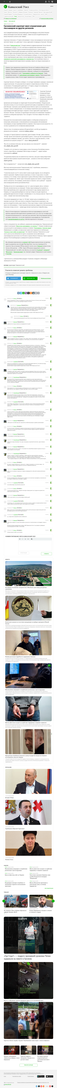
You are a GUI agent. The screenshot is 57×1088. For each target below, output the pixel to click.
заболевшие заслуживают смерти (30, 75)
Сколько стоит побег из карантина (14, 232)
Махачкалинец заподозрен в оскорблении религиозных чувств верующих (25, 689)
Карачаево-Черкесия (38, 12)
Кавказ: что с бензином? (11, 18)
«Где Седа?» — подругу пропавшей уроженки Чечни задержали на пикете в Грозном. (27, 957)
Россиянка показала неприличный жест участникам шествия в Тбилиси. (43, 1058)
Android (25, 242)
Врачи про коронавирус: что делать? (26, 226)
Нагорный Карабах (8, 14)
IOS (29, 242)
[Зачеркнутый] (28, 539)
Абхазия (5, 10)
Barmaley (15, 336)
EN (7, 1)
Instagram (46, 250)
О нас (5, 1076)
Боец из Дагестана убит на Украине (14, 875)
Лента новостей (12, 21)
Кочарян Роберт (9, 797)
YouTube (9, 254)
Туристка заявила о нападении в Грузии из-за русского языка (27, 1057)
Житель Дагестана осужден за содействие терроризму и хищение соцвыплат (26, 722)
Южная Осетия (21, 16)
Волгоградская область (44, 10)
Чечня (15, 16)
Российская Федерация (18, 14)
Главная (5, 21)
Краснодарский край (48, 12)
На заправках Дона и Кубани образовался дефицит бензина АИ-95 (15, 911)
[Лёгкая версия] (9, 1)
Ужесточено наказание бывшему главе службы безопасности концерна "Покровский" (40, 876)
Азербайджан (20, 10)
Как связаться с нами (17, 1076)
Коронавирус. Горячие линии (42, 228)
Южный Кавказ (28, 16)
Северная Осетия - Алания (38, 14)
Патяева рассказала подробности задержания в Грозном (20, 656)
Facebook (39, 250)
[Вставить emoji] (31, 539)
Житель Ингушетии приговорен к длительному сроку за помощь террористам (39, 884)
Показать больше (28, 1065)
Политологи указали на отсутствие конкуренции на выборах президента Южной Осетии (27, 622)
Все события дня (49, 888)
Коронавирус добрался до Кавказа (33, 73)
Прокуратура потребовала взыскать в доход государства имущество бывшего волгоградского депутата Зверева (26, 756)
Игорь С (15, 298)
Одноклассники (18, 252)
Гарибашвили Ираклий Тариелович (14, 828)
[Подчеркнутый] (25, 539)
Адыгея (14, 10)
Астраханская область (33, 10)
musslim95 (16, 361)
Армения (26, 10)
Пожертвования (31, 1076)
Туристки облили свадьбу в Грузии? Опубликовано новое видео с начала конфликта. (27, 1040)
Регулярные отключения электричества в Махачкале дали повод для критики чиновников (26, 588)
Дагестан (10, 12)
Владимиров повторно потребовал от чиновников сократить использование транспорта (15, 884)
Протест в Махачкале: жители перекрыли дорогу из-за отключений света (23, 1000)
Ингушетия (15, 12)
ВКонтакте (9, 252)
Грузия (5, 12)
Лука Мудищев (16, 377)
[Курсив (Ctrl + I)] (22, 539)
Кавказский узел (15, 45)
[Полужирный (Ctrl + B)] (19, 539)
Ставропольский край (8, 16)
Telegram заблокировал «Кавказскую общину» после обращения (11, 1057)
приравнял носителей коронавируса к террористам (19, 59)
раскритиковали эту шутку (16, 219)
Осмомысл (19, 305)
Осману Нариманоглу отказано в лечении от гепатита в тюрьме (40, 911)
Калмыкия (30, 12)
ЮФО (34, 16)
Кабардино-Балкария (23, 12)
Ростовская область (28, 14)
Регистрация (23, 552)
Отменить (46, 553)
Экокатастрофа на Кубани (47, 18)
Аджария (10, 10)
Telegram (40, 246)
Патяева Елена (9, 859)
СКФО (46, 14)
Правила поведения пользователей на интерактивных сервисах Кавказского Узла (33, 1082)
